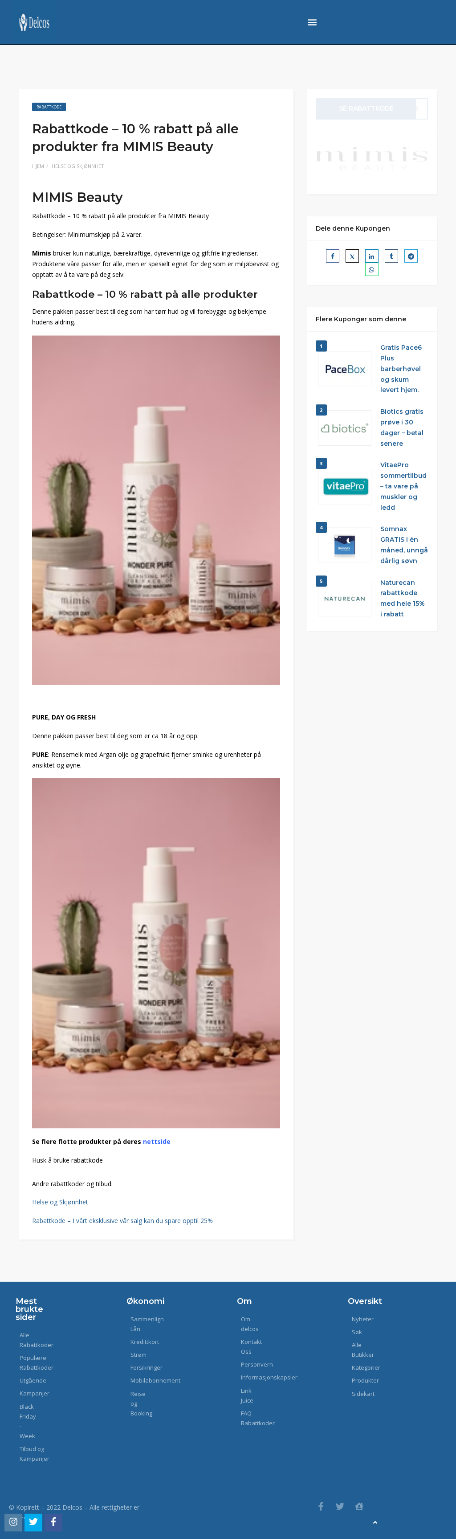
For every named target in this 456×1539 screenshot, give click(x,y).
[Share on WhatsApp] (372, 269)
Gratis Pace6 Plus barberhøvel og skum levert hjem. (401, 369)
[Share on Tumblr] (391, 256)
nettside (157, 1141)
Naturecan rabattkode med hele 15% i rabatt (402, 598)
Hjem (38, 166)
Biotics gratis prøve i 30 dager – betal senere (401, 427)
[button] (312, 22)
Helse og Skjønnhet (78, 166)
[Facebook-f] (321, 1506)
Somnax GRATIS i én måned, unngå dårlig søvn (404, 544)
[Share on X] (352, 256)
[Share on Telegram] (411, 256)
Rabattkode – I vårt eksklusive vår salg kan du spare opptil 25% (122, 1220)
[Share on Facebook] (332, 256)
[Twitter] (340, 1506)
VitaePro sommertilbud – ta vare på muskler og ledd (403, 486)
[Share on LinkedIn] (372, 256)
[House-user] (359, 1506)
